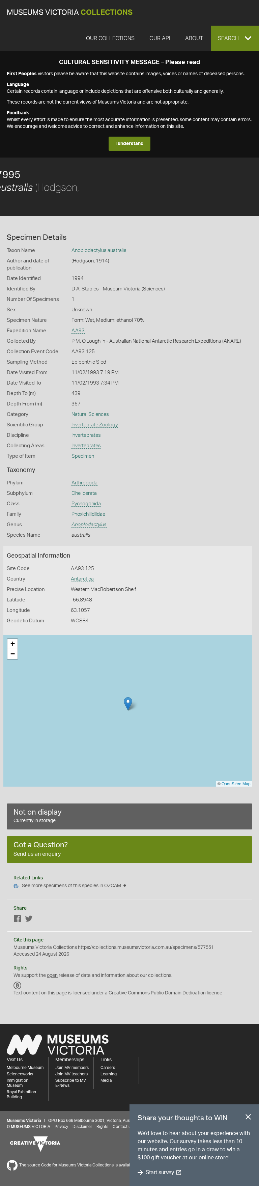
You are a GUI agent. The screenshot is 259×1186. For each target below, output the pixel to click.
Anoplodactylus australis (98, 250)
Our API (159, 38)
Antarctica (82, 579)
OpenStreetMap (236, 783)
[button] (235, 38)
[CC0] (17, 985)
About (194, 38)
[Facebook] (17, 920)
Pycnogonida (86, 503)
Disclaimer (82, 1127)
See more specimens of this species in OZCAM (71, 885)
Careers (107, 1068)
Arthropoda (84, 482)
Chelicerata (84, 493)
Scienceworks (20, 1074)
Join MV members (72, 1068)
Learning (108, 1074)
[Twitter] (29, 920)
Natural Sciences (90, 414)
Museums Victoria (70, 12)
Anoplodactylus (89, 524)
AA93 (78, 330)
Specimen (82, 456)
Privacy (61, 1127)
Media (106, 1080)
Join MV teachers (71, 1074)
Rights (102, 1127)
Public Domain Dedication (178, 993)
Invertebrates (86, 435)
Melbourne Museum (25, 1068)
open (52, 975)
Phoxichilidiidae (88, 514)
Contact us (123, 1127)
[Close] (248, 1118)
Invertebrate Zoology (94, 424)
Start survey (160, 1172)
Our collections (110, 38)
